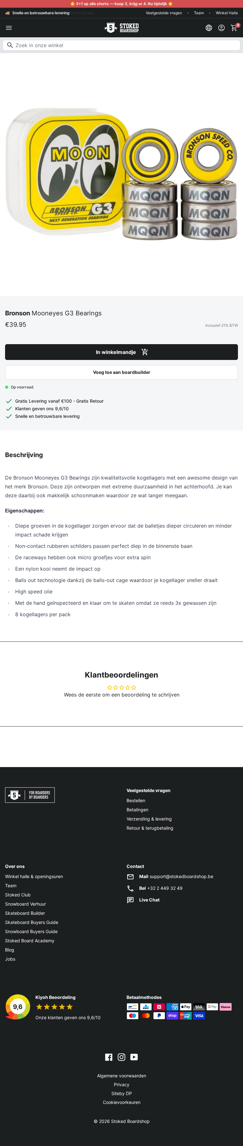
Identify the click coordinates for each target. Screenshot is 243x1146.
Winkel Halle (227, 12)
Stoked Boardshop (130, 1121)
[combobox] (121, 45)
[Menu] (9, 28)
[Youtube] (134, 1056)
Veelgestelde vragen (164, 12)
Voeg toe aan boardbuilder (121, 372)
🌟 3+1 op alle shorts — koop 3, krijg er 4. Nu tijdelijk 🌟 (121, 3)
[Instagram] (121, 1056)
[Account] (221, 28)
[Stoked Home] (121, 27)
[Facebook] (109, 1056)
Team (199, 12)
